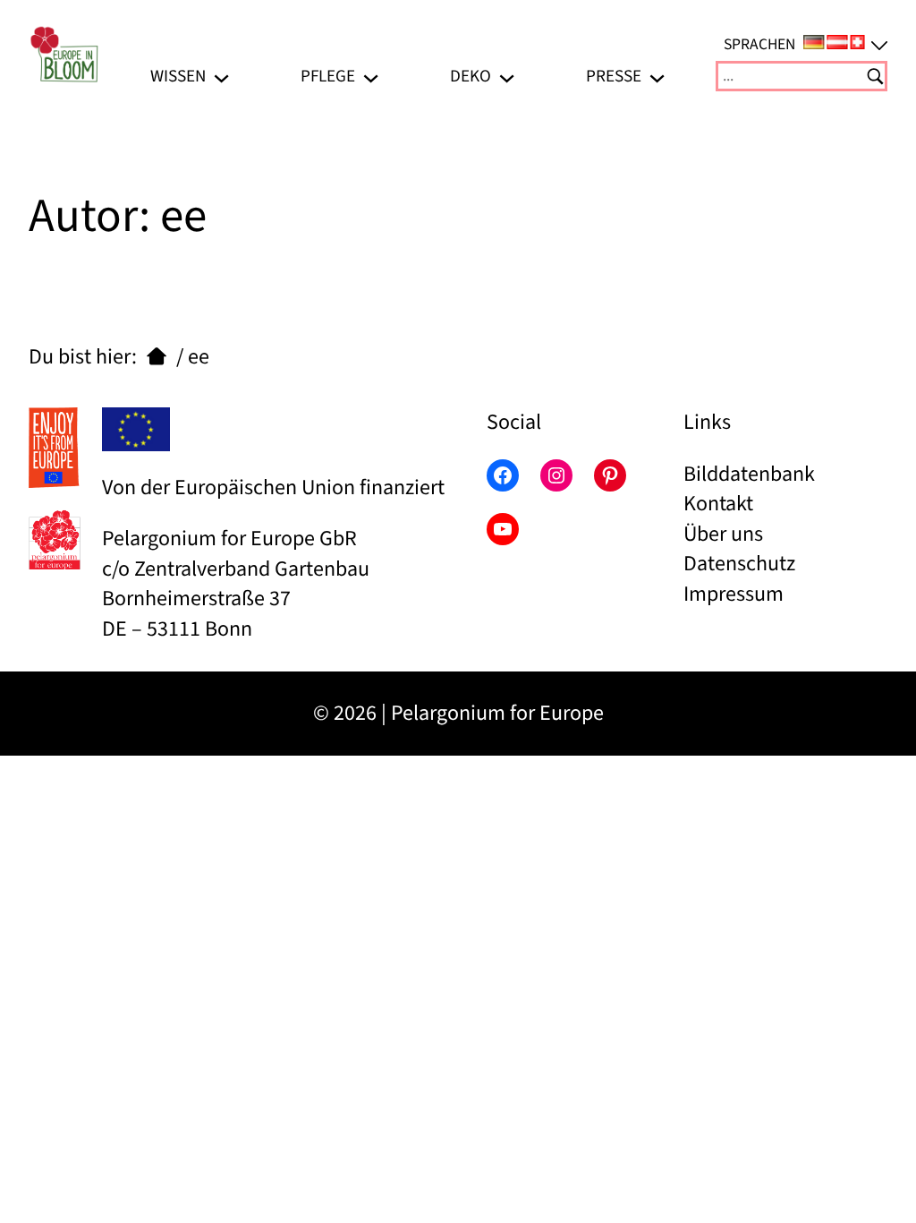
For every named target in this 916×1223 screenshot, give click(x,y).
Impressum (733, 594)
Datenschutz (739, 563)
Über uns (723, 534)
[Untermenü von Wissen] (221, 76)
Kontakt (718, 503)
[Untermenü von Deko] (506, 76)
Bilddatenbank (749, 474)
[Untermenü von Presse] (657, 76)
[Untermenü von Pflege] (370, 76)
